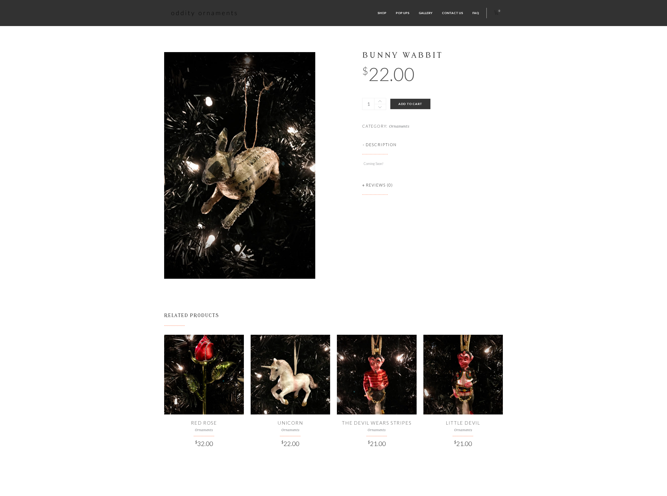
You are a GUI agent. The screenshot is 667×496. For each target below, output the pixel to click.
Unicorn (290, 423)
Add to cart (410, 104)
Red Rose (204, 423)
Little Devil (463, 423)
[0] (496, 13)
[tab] (432, 144)
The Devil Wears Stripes (376, 423)
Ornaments (399, 126)
